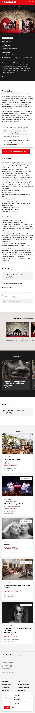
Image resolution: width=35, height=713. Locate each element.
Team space (5, 690)
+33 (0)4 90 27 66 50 (7, 672)
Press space (5, 687)
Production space (23, 684)
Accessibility (5, 681)
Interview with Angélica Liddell (17, 151)
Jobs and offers (6, 684)
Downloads (21, 690)
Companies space (23, 687)
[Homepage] (9, 2)
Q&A (19, 681)
